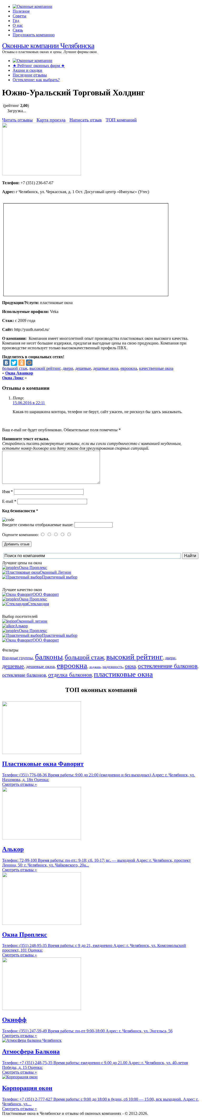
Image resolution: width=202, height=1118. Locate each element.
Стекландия (38, 604)
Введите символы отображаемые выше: (37, 524)
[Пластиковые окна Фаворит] (41, 752)
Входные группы (17, 658)
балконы (49, 657)
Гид (16, 20)
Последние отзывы (30, 75)
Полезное (21, 11)
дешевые (83, 368)
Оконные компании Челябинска (48, 46)
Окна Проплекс (33, 567)
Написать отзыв (85, 119)
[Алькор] (41, 838)
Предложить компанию (34, 35)
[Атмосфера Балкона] (32, 1040)
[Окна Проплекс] (41, 923)
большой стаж (14, 368)
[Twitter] (14, 363)
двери (68, 368)
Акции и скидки (27, 70)
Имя (7, 491)
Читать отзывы (17, 119)
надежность (113, 667)
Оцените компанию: (21, 534)
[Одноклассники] (21, 363)
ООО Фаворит (46, 594)
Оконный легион (32, 621)
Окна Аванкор (19, 373)
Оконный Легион (55, 572)
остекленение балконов (168, 666)
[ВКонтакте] (6, 363)
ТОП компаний (121, 119)
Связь (18, 30)
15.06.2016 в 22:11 (29, 403)
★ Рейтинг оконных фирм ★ (39, 65)
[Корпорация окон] (20, 1077)
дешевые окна (105, 368)
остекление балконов (24, 675)
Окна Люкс (13, 378)
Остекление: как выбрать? (36, 80)
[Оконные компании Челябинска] (32, 6)
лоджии (94, 667)
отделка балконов (70, 675)
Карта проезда (51, 119)
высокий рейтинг (44, 368)
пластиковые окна (123, 674)
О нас (18, 25)
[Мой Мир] (29, 363)
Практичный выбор (59, 577)
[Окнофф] (41, 1008)
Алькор (21, 626)
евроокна (128, 368)
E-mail (9, 501)
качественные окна (156, 368)
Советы (19, 16)
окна (130, 666)
